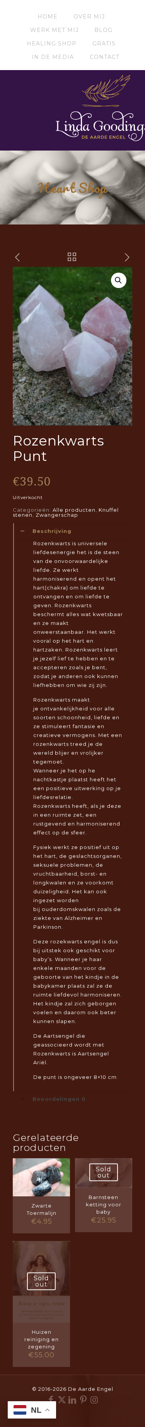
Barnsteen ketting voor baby (103, 1204)
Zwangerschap (57, 515)
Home (48, 16)
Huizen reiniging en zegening (41, 1339)
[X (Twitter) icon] (62, 1400)
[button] (118, 280)
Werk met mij (54, 30)
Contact (104, 57)
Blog (103, 30)
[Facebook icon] (51, 1400)
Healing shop (52, 43)
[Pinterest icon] (83, 1400)
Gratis (104, 43)
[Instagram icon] (94, 1400)
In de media (53, 57)
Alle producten (74, 510)
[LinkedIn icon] (72, 1400)
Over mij (89, 16)
